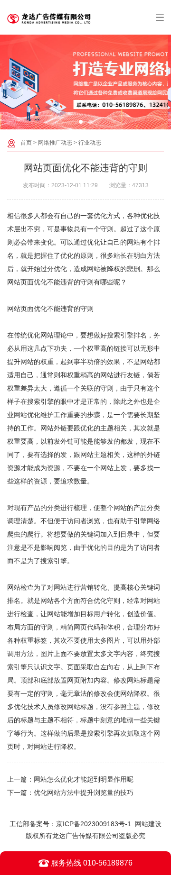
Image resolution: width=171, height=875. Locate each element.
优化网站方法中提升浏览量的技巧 (83, 792)
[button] (81, 122)
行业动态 (89, 142)
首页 (26, 142)
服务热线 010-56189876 (91, 863)
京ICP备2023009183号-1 (93, 824)
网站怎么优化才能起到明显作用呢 (83, 779)
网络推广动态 (55, 142)
